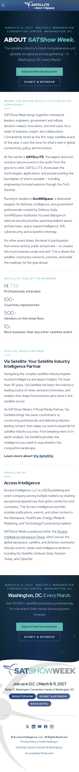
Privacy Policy (28, 741)
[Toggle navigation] (3, 5)
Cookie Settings (47, 741)
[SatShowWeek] (39, 670)
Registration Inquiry (39, 71)
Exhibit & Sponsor (39, 81)
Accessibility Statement (39, 753)
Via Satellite (43, 456)
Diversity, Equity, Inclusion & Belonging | (39, 747)
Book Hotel (39, 703)
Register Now (22, 696)
